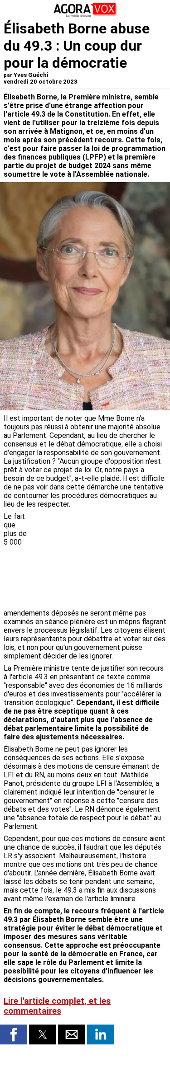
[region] (98, 559)
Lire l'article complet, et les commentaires (57, 1006)
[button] (13, 1034)
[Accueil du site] (85, 15)
